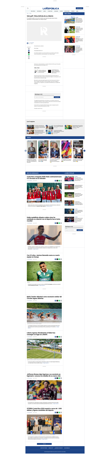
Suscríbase (67, 448)
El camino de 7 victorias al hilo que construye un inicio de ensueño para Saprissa (79, 203)
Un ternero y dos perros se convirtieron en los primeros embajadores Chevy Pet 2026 (40, 126)
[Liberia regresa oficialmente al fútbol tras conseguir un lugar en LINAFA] (44, 348)
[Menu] (28, 8)
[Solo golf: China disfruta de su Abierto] (44, 31)
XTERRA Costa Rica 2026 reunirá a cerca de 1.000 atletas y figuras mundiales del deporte (44, 409)
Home (27, 13)
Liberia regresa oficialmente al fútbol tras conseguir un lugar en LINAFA (41, 333)
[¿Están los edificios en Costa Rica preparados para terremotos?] (36, 71)
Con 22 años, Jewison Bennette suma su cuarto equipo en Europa (43, 256)
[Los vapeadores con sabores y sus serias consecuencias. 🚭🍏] (66, 149)
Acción (30, 13)
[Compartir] (29, 58)
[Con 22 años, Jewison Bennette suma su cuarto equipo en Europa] (44, 271)
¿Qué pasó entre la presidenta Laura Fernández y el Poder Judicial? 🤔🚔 (78, 160)
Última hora (78, 36)
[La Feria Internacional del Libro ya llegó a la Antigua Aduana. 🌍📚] (43, 149)
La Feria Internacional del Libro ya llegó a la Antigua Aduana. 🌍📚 (42, 160)
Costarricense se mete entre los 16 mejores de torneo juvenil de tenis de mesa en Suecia (79, 220)
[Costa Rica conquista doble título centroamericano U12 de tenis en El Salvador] (44, 192)
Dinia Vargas (32, 42)
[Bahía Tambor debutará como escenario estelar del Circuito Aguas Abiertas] (44, 312)
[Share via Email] (29, 56)
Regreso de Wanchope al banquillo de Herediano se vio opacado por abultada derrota (79, 39)
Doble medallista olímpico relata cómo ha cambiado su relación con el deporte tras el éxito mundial (43, 219)
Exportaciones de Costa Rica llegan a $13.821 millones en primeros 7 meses (78, 126)
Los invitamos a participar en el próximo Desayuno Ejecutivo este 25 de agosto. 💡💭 (55, 161)
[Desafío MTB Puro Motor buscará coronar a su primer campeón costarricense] (69, 195)
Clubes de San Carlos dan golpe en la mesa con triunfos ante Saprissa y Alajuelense (79, 30)
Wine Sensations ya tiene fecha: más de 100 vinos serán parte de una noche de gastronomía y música (40, 132)
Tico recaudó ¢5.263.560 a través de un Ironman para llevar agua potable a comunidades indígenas (79, 49)
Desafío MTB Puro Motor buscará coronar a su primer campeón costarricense (79, 195)
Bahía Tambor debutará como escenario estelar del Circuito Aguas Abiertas (44, 297)
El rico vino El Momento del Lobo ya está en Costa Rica (58, 126)
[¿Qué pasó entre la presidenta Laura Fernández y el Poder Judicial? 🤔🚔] (78, 149)
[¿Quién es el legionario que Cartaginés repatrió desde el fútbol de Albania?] (69, 211)
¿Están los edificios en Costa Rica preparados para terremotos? (42, 71)
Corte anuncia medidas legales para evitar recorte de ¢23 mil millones (59, 131)
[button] (79, 8)
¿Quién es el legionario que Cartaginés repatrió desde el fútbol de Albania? (79, 212)
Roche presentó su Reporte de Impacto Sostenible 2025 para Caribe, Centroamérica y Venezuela (32, 161)
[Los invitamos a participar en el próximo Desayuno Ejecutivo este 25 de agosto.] (55, 149)
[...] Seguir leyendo (49, 206)
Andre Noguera (30, 180)
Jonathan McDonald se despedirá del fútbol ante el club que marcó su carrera (79, 187)
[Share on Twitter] (29, 52)
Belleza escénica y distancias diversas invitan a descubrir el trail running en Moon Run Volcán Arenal (79, 20)
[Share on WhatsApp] (29, 54)
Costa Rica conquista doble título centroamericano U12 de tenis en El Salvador (44, 177)
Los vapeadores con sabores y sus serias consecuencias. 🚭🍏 (66, 160)
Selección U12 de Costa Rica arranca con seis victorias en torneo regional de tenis (79, 179)
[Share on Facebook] (29, 50)
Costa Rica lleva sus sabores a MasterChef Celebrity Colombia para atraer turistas (56, 71)
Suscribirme (57, 97)
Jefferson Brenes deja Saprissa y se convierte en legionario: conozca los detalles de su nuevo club (43, 375)
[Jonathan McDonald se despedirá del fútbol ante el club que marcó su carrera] (69, 186)
